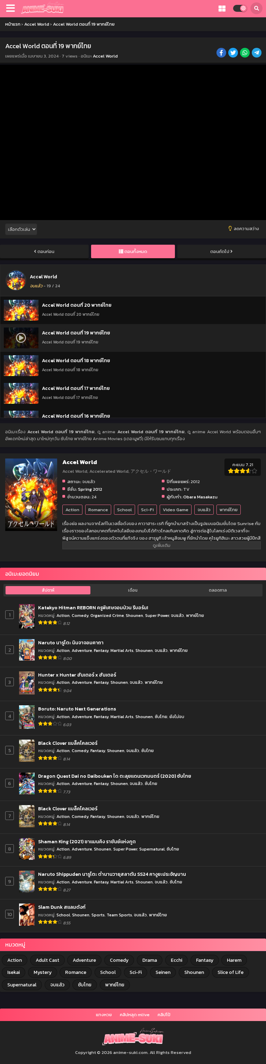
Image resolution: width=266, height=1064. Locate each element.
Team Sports (119, 915)
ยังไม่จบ (176, 716)
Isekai (13, 972)
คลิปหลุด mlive (135, 1014)
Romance (98, 509)
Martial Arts (121, 650)
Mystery (43, 972)
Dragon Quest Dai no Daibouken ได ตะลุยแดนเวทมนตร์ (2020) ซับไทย (114, 776)
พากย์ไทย (229, 509)
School (124, 509)
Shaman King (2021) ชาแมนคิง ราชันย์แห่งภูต (87, 841)
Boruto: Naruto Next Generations (77, 709)
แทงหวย (104, 1014)
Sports (98, 915)
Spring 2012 (90, 489)
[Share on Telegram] (257, 53)
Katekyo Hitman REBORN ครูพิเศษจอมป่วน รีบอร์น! (93, 607)
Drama (149, 960)
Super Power (157, 615)
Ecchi (176, 960)
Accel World (105, 56)
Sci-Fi (147, 509)
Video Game (175, 509)
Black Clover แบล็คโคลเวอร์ (67, 743)
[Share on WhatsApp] (245, 53)
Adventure (82, 650)
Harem (234, 960)
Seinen (163, 972)
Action (72, 509)
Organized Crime (107, 615)
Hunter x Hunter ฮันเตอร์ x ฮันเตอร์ (77, 675)
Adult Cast (47, 960)
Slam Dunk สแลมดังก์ (62, 907)
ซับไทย (161, 716)
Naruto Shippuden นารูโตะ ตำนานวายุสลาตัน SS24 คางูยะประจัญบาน (112, 874)
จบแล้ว (204, 509)
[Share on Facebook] (221, 53)
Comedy (80, 615)
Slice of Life (230, 972)
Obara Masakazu (200, 497)
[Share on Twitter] (233, 53)
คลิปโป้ (164, 1014)
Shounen (134, 615)
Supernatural (152, 849)
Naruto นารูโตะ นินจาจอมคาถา (71, 642)
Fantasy (101, 650)
